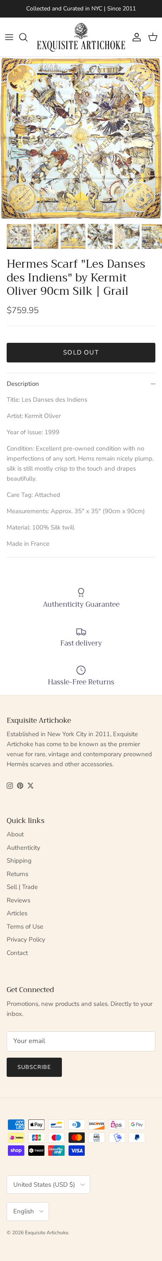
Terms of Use (25, 926)
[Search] (27, 37)
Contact (17, 953)
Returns (17, 874)
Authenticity (23, 847)
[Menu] (9, 37)
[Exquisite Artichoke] (81, 37)
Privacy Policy (26, 939)
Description (23, 384)
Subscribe (34, 1067)
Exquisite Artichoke (46, 1232)
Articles (17, 913)
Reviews (18, 900)
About (15, 834)
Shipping (19, 860)
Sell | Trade (22, 887)
